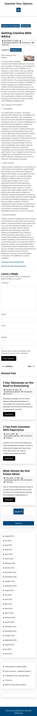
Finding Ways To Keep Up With (16, 667)
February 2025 (10, 563)
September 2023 (11, 640)
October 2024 (10, 581)
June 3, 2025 (10, 434)
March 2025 (9, 559)
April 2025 (8, 554)
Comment (5, 283)
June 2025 (8, 545)
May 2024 (8, 604)
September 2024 (11, 586)
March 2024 (9, 613)
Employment (16, 50)
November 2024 (10, 577)
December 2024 (10, 572)
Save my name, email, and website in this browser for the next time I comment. (15, 352)
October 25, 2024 (12, 390)
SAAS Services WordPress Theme (17, 711)
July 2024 (8, 595)
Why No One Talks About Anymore (13, 266)
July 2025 (8, 541)
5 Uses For (8, 680)
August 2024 (9, 590)
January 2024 (9, 622)
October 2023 (10, 635)
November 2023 (10, 631)
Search (18, 511)
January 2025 (9, 568)
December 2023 (10, 626)
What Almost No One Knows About (16, 472)
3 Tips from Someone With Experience (16, 428)
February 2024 (10, 617)
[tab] (18, 10)
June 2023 (8, 654)
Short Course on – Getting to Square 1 (18, 671)
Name (4, 314)
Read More (10, 414)
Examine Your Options (18, 3)
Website (4, 337)
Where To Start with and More (15, 685)
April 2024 (8, 608)
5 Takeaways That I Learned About (17, 676)
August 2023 (9, 645)
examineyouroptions (10, 43)
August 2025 (9, 536)
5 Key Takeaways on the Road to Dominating (18, 384)
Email (3, 326)
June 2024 (8, 599)
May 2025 (8, 550)
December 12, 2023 (11, 41)
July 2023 (8, 649)
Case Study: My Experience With (12, 262)
